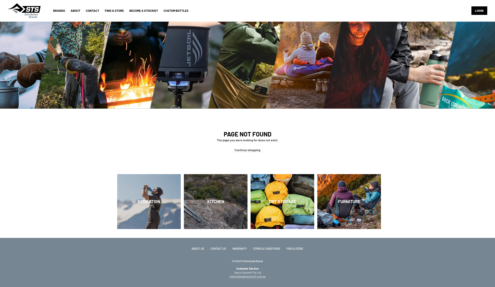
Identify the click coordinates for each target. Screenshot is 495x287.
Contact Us (218, 248)
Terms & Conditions (266, 248)
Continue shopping (247, 150)
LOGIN (479, 10)
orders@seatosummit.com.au (248, 276)
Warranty (239, 248)
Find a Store (294, 248)
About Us (198, 248)
